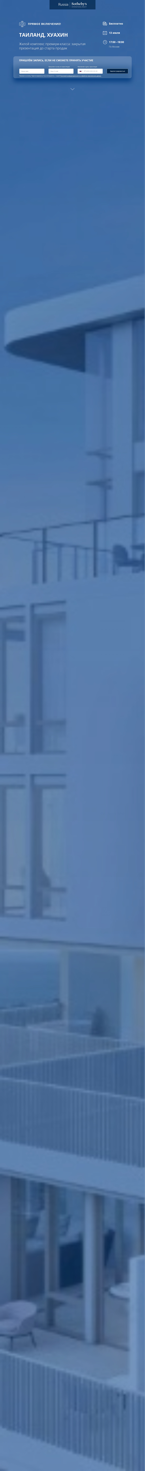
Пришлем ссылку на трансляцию (59, 67)
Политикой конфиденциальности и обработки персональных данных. (80, 76)
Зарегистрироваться (117, 71)
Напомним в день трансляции (87, 67)
